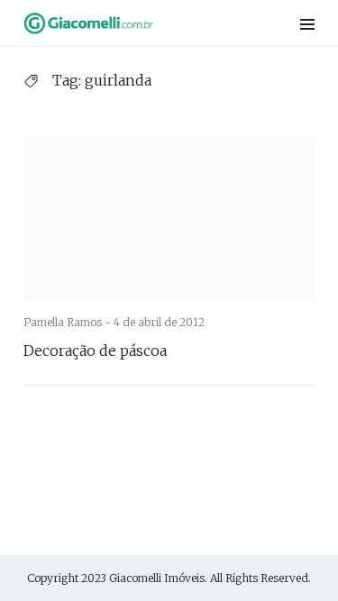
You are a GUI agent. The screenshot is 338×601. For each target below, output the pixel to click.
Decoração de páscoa (95, 350)
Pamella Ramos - (68, 322)
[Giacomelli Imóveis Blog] (116, 23)
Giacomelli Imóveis (157, 578)
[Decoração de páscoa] (169, 219)
